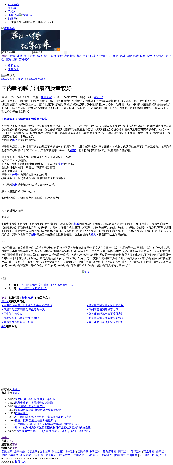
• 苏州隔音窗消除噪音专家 (102, 309)
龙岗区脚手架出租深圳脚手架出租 (35, 399)
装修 (13, 55)
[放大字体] (2, 97)
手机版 (12, 7)
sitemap (168, 455)
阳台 (53, 55)
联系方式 (64, 455)
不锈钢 (101, 55)
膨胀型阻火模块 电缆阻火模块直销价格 (38, 409)
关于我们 (50, 455)
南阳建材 (161, 451)
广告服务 (132, 455)
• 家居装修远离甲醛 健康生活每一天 (23, 309)
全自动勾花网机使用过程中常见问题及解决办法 (43, 416)
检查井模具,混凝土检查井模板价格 (35, 420)
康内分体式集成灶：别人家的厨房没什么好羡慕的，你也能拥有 (54, 431)
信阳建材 (136, 451)
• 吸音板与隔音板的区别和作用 (105, 305)
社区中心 (13, 4)
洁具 (40, 55)
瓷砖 (60, 55)
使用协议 (78, 455)
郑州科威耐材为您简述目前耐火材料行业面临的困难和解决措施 (53, 427)
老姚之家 (6, 451)
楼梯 (25, 297)
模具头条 (6, 79)
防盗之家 (57, 451)
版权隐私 (92, 455)
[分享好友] (8, 75)
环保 (33, 55)
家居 (79, 55)
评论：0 (98, 97)
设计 (149, 55)
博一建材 (70, 451)
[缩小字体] (6, 97)
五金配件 (158, 55)
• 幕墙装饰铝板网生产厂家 (17, 322)
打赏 (4, 278)
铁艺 (31, 297)
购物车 (12, 18)
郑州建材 (95, 451)
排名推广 (119, 455)
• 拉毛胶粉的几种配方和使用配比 (21, 318)
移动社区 (38, 455)
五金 (86, 55)
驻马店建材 (109, 451)
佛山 (26, 55)
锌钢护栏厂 (21, 413)
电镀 (136, 55)
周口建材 (123, 451)
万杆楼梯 (24, 59)
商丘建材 (148, 451)
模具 (142, 55)
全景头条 (19, 451)
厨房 (46, 55)
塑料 (15, 59)
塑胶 (129, 55)
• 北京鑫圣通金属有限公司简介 (105, 318)
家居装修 (69, 55)
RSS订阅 (157, 455)
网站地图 (106, 455)
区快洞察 (82, 451)
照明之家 (32, 451)
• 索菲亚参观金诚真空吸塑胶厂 (105, 322)
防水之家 (44, 451)
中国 (109, 55)
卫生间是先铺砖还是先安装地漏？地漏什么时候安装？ (47, 424)
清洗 (8, 59)
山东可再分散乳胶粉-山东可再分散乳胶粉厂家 (46, 284)
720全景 (13, 455)
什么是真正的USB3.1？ (33, 288)
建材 (19, 55)
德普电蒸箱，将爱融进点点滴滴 (34, 402)
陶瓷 (115, 55)
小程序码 (13, 15)
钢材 (122, 55)
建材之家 (46, 97)
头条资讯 (20, 79)
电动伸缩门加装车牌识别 (30, 406)
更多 (5, 297)
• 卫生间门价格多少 (13, 313)
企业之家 (25, 455)
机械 (92, 55)
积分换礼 (144, 455)
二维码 (12, 11)
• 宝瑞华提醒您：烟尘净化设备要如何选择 (27, 305)
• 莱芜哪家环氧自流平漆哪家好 (105, 313)
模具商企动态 (37, 79)
